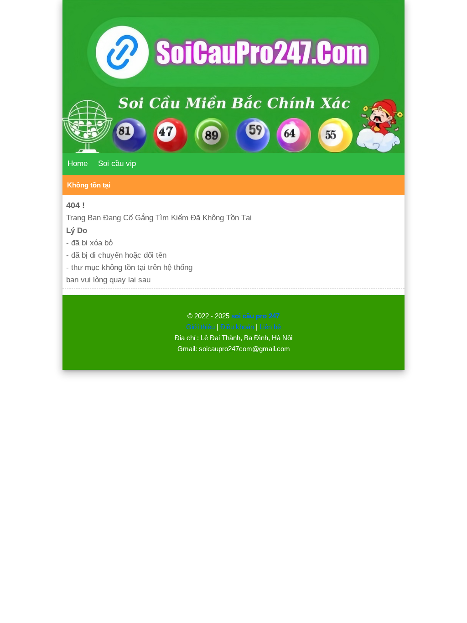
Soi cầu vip (117, 163)
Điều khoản (237, 327)
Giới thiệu (200, 327)
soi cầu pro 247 (255, 316)
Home (77, 163)
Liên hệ (270, 327)
